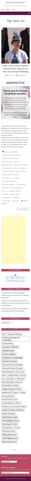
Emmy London (20, 371)
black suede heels (7, 168)
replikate (18, 403)
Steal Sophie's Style (9, 424)
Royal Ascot (5, 406)
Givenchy (23, 375)
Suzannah (17, 427)
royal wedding (6, 200)
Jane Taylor (16, 178)
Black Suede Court (7, 165)
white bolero (15, 200)
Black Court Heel (7, 161)
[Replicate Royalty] (15, 4)
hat (3, 378)
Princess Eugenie (7, 403)
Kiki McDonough (7, 382)
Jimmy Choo (20, 378)
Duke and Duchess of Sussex (10, 174)
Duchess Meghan (9, 354)
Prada (23, 393)
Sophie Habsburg (8, 413)
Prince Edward (6, 197)
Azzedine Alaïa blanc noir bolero (11, 155)
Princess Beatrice (8, 396)
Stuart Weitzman (7, 427)
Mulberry (16, 392)
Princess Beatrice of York (9, 399)
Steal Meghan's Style (10, 421)
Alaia (6, 152)
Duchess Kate (8, 350)
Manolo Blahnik (7, 385)
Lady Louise (5, 187)
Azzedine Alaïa (13, 152)
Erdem (4, 375)
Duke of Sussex (6, 178)
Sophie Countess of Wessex (13, 410)
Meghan (16, 385)
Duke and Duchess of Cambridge (12, 365)
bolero (16, 168)
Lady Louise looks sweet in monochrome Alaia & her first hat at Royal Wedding (15, 68)
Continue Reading (23, 208)
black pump (17, 161)
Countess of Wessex (8, 171)
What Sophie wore (9, 442)
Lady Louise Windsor (16, 187)
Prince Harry (15, 197)
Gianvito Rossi (13, 375)
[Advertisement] (13, 240)
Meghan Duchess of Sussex (11, 389)
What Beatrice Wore (8, 431)
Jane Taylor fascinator (8, 184)
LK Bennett (5, 194)
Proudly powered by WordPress (12, 478)
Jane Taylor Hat (21, 184)
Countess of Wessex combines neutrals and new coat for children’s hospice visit (15, 295)
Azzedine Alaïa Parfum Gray (10, 158)
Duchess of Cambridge (12, 357)
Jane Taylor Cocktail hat (9, 181)
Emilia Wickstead (8, 372)
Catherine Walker (7, 343)
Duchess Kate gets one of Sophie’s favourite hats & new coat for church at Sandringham (15, 303)
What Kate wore (9, 434)
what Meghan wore (10, 438)
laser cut (4, 191)
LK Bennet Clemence (15, 191)
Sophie (23, 406)
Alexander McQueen (15, 334)
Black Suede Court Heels (22, 165)
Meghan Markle (15, 194)
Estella (24, 478)
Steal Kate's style (9, 417)
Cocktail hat (23, 168)
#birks (4, 334)
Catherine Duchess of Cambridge (11, 338)
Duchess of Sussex (21, 171)
